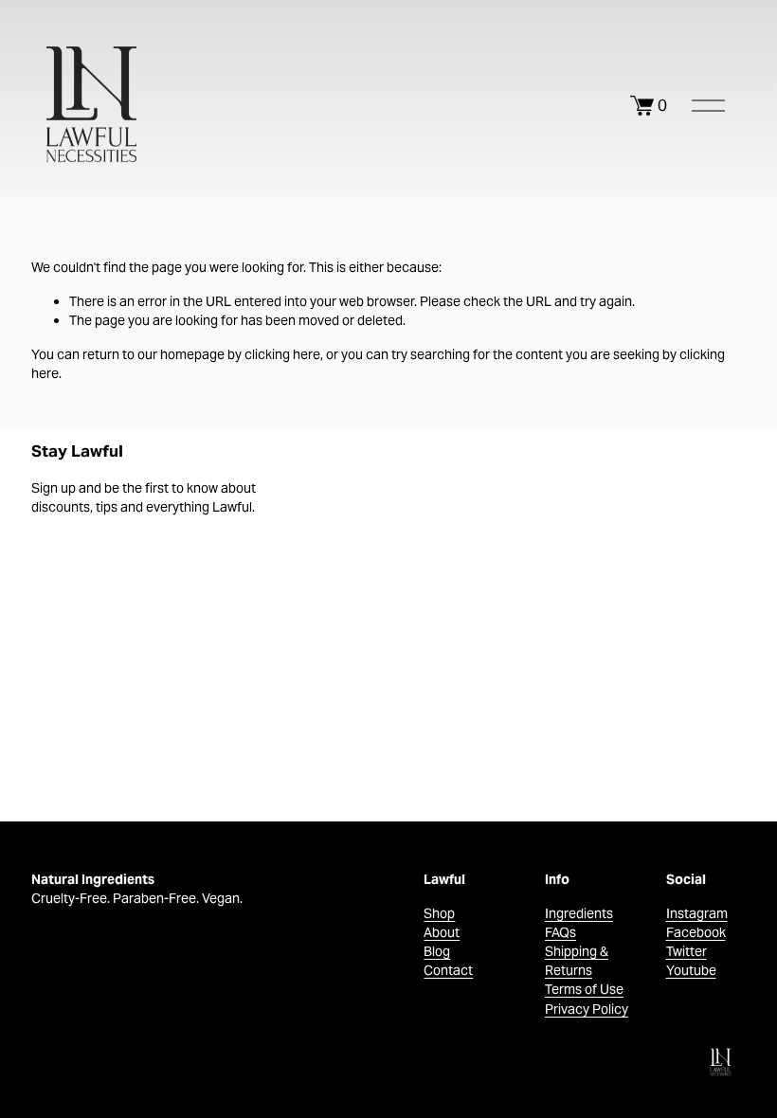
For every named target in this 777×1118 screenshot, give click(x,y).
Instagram (697, 913)
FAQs (560, 932)
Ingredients (579, 913)
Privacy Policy (586, 1009)
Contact (448, 970)
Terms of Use (584, 989)
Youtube (691, 970)
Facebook (696, 932)
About (442, 932)
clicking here (282, 354)
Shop (439, 913)
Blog (437, 951)
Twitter (686, 951)
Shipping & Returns (576, 961)
